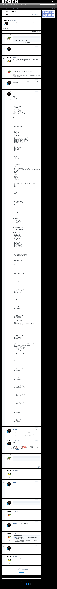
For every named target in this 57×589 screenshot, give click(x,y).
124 (6, 27)
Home (3, 4)
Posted (13, 20)
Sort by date (38, 31)
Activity (21, 4)
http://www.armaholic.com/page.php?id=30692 (16, 23)
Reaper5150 (6, 20)
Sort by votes (34, 31)
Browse (17, 4)
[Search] (54, 4)
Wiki (14, 4)
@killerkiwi (15, 429)
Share (32, 14)
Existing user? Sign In (51, 1)
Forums (11, 4)
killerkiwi (9, 34)
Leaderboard (24, 4)
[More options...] (39, 20)
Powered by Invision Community (28, 587)
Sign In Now (21, 572)
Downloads (7, 4)
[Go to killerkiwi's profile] (9, 38)
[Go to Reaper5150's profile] (7, 14)
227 (9, 64)
